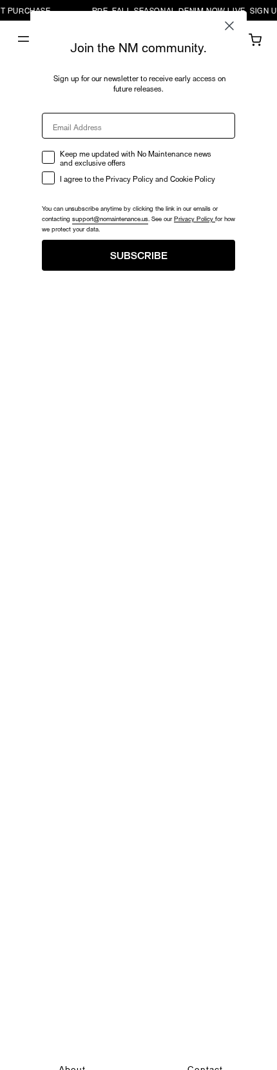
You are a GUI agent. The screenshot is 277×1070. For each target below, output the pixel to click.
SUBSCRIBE (138, 255)
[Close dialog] (229, 25)
